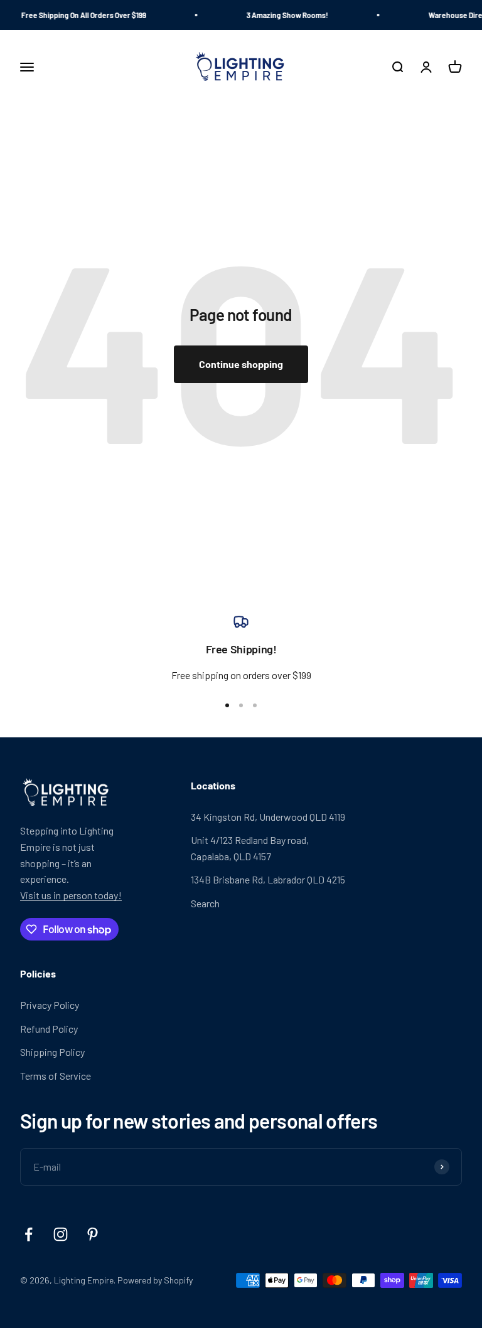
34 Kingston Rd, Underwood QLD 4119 (268, 817)
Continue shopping (241, 364)
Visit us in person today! (71, 895)
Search (205, 903)
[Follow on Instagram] (60, 1234)
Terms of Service (55, 1076)
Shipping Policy (52, 1052)
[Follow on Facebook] (28, 1234)
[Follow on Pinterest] (92, 1234)
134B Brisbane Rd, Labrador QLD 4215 (268, 879)
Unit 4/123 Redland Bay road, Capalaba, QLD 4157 (250, 848)
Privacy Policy (49, 1005)
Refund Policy (49, 1029)
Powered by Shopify (155, 1280)
